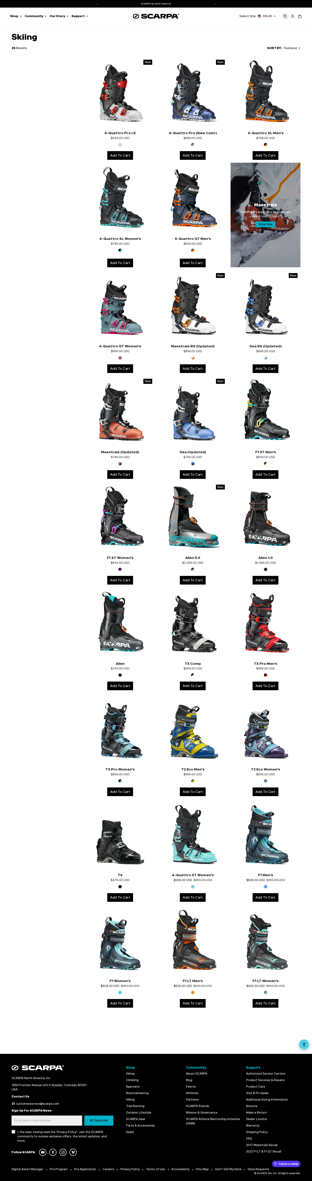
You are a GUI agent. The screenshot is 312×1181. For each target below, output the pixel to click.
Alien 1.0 (265, 558)
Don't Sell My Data (228, 1169)
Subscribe (101, 1120)
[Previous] (97, 4)
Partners (192, 1099)
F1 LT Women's (266, 981)
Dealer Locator (256, 1119)
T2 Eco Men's (192, 769)
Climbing (132, 1080)
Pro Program (59, 1169)
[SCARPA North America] (156, 16)
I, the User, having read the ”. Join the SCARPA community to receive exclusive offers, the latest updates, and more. (62, 1136)
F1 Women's (120, 981)
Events (191, 1086)
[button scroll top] (304, 1046)
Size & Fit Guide (257, 1093)
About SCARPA (196, 1073)
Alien (120, 664)
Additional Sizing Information (267, 1099)
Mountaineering (137, 1093)
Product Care (255, 1086)
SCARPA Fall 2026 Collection (156, 4)
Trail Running (135, 1106)
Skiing (130, 1073)
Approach (133, 1086)
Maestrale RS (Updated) (193, 346)
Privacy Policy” (67, 1132)
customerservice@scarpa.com (37, 1103)
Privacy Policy (130, 1169)
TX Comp (193, 664)
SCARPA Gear (136, 1119)
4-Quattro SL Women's (120, 239)
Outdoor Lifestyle (138, 1112)
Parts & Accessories (140, 1125)
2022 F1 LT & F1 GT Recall (263, 1151)
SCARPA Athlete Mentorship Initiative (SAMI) (213, 1121)
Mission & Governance (202, 1112)
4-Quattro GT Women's (120, 346)
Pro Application (85, 1169)
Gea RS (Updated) (265, 346)
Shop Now (266, 224)
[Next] (214, 4)
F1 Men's (265, 875)
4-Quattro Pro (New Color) (193, 133)
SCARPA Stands (197, 1106)
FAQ (249, 1138)
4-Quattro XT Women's (193, 875)
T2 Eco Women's (265, 769)
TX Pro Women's (120, 769)
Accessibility (180, 1169)
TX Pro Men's (265, 664)
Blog (189, 1080)
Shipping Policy (257, 1132)
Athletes (192, 1093)
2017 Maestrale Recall (262, 1145)
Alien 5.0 (192, 558)
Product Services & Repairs (265, 1080)
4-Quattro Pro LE (120, 133)
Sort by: (274, 48)
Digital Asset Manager (27, 1169)
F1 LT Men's (193, 981)
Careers (108, 1169)
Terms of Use (155, 1169)
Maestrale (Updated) (120, 452)
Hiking (130, 1099)
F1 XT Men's (265, 452)
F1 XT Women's (120, 558)
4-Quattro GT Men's (193, 239)
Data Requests (258, 1169)
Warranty (252, 1125)
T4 (120, 875)
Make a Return (256, 1112)
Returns (251, 1106)
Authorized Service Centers (265, 1073)
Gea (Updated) (192, 452)
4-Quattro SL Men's (265, 133)
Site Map (202, 1169)
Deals (130, 1132)
